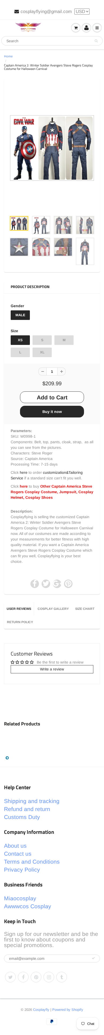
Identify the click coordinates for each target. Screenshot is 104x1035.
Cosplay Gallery (53, 609)
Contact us (17, 854)
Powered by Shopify (67, 1010)
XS (20, 340)
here (23, 472)
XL (42, 352)
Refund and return (27, 809)
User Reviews (19, 609)
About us (15, 846)
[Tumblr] (61, 977)
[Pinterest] (36, 977)
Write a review (52, 669)
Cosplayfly (41, 1010)
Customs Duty (22, 817)
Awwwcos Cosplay (27, 906)
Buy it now (52, 411)
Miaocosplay (20, 898)
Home (8, 56)
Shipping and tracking (31, 801)
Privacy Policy (22, 870)
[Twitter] (10, 977)
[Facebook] (23, 977)
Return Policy (20, 622)
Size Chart (84, 609)
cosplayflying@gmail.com (46, 11)
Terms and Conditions (32, 862)
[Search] (96, 41)
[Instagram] (48, 977)
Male (20, 315)
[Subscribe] (93, 958)
